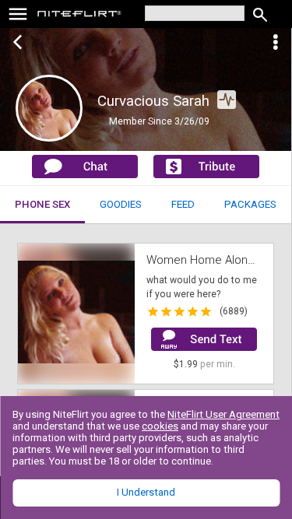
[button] (76, 313)
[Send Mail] (204, 339)
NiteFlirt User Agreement (223, 414)
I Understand (146, 492)
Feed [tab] (183, 204)
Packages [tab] (250, 204)
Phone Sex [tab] (42, 204)
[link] (79, 15)
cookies (160, 426)
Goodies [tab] (121, 204)
